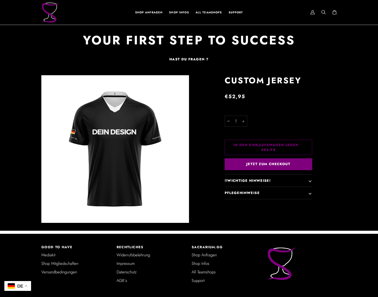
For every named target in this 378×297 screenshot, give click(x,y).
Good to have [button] (57, 247)
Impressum (126, 263)
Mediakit (48, 255)
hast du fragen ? (188, 59)
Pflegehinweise (242, 192)
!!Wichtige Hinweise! (248, 180)
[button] (179, 12)
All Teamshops (204, 272)
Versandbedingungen (59, 272)
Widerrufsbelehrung (133, 255)
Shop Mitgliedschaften (59, 263)
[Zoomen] (115, 149)
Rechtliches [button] (130, 247)
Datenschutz (126, 272)
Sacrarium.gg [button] (207, 247)
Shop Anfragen (204, 255)
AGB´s (122, 280)
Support (198, 280)
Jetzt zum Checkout (268, 164)
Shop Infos (200, 263)
